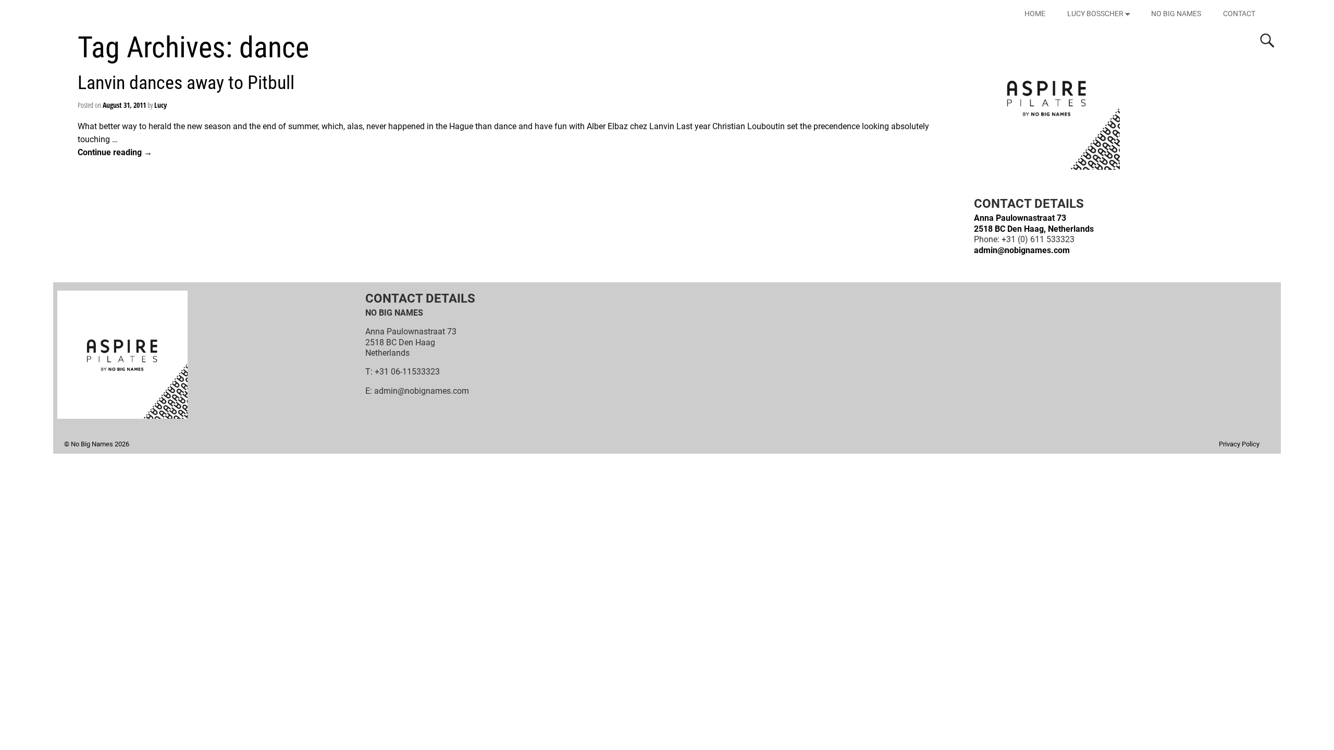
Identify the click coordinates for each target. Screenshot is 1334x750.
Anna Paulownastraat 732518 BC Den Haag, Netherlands (1034, 223)
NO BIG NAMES (1176, 13)
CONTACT (1239, 13)
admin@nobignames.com (1022, 250)
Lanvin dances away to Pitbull (186, 83)
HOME (1034, 13)
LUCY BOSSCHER (1095, 13)
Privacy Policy (1239, 444)
